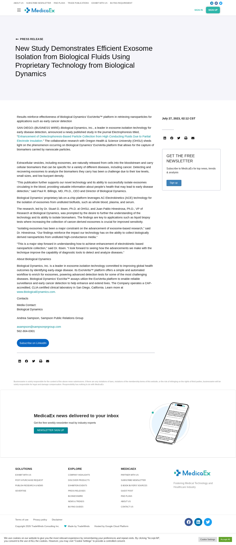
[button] (19, 10)
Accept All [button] (225, 539)
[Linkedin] (211, 3)
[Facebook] (216, 3)
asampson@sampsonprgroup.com (39, 326)
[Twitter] (220, 3)
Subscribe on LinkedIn (33, 343)
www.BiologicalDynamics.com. (36, 291)
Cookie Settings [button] (207, 539)
